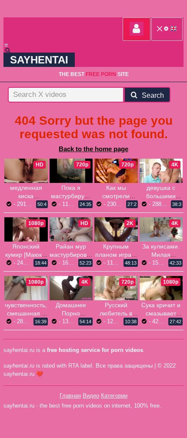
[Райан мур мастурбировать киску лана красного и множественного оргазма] (71, 229)
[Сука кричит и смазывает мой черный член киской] (161, 288)
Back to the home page (93, 149)
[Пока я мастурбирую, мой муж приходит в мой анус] (71, 171)
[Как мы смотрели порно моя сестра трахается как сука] (116, 171)
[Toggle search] (11, 50)
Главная (70, 395)
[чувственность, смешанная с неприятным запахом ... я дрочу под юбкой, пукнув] (26, 288)
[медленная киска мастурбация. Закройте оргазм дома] (26, 171)
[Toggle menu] (6, 45)
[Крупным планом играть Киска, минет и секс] (116, 229)
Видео (91, 395)
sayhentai (39, 60)
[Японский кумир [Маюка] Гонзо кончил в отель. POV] (26, 229)
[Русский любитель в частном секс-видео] (116, 288)
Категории (114, 395)
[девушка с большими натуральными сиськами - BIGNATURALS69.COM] (161, 171)
